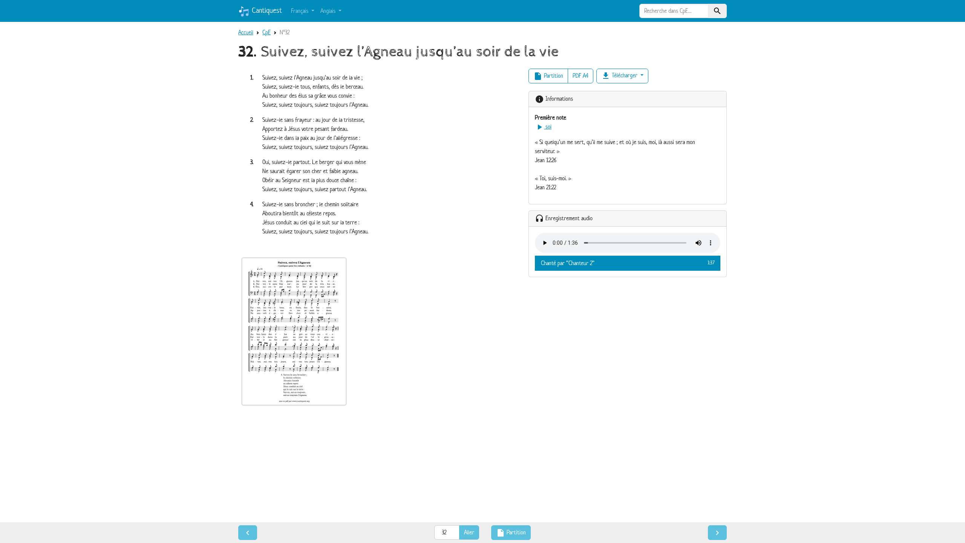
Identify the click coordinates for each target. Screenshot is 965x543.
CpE (266, 32)
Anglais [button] (328, 11)
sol (543, 126)
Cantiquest (266, 10)
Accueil (245, 32)
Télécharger (620, 75)
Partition (548, 76)
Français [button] (300, 11)
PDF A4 (580, 76)
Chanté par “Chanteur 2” (627, 263)
